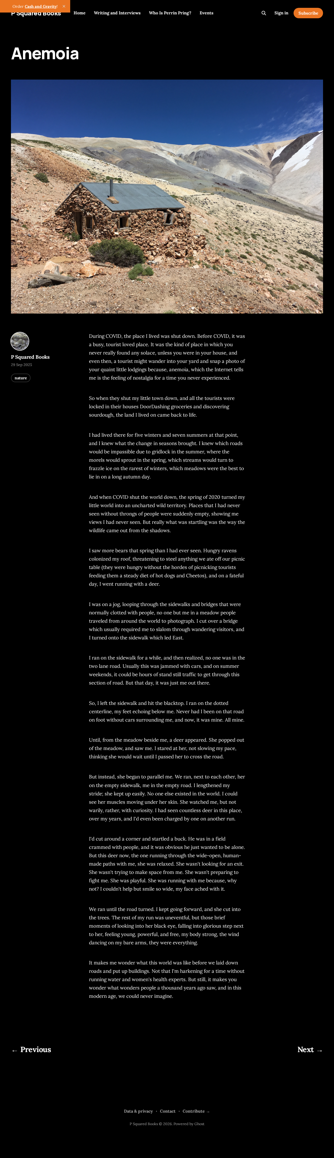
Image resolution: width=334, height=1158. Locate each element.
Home (80, 12)
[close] (64, 6)
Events (206, 12)
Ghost (199, 1123)
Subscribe (308, 13)
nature (21, 377)
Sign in (281, 12)
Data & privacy (138, 1111)
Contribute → (196, 1111)
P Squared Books (36, 13)
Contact (168, 1111)
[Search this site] (264, 13)
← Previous (31, 1049)
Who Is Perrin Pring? (170, 12)
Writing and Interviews (117, 12)
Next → (310, 1049)
